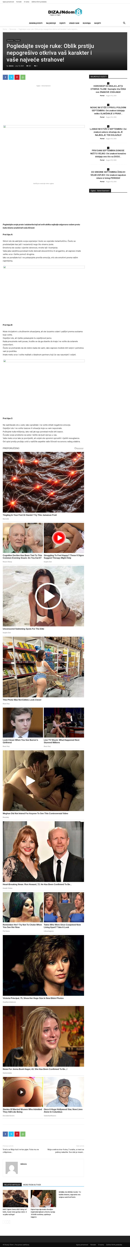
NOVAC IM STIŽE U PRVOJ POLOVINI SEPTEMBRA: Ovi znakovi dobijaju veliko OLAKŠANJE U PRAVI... (108, 110)
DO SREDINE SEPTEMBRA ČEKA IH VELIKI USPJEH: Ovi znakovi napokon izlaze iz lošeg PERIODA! (108, 175)
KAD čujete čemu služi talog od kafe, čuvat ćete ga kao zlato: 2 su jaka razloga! (15, 1211)
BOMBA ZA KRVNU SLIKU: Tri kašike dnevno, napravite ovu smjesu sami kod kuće (70, 1194)
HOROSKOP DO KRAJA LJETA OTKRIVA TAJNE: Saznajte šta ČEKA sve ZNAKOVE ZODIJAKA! (108, 89)
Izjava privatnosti (8, 2)
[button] (124, 23)
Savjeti (97, 23)
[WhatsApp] (22, 77)
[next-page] (8, 1222)
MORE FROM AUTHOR (32, 1185)
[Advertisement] (43, 105)
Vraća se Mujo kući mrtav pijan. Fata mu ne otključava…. (21, 1150)
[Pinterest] (17, 77)
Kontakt (19, 2)
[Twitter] (11, 77)
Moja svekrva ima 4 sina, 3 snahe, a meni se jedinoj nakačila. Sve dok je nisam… (66, 1150)
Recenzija (13, 29)
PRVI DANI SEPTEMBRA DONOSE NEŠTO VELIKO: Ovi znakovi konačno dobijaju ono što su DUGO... (108, 153)
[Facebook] (5, 77)
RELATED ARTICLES (12, 1185)
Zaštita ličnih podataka (39, 2)
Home (5, 29)
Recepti (17, 40)
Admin (11, 66)
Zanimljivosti (36, 23)
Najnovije (51, 23)
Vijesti (62, 23)
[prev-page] (4, 1222)
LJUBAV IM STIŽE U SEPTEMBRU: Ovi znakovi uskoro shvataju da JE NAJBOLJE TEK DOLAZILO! (108, 132)
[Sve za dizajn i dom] (65, 12)
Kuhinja (87, 23)
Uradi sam (74, 23)
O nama (26, 2)
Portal (102, 95)
